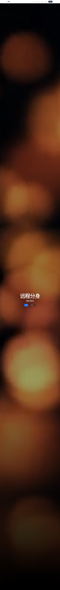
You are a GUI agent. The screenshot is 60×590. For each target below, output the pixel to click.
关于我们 (46, 1)
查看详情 (32, 305)
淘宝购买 (50, 1)
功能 (35, 1)
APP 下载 (39, 1)
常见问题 (42, 1)
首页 (33, 1)
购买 (26, 305)
